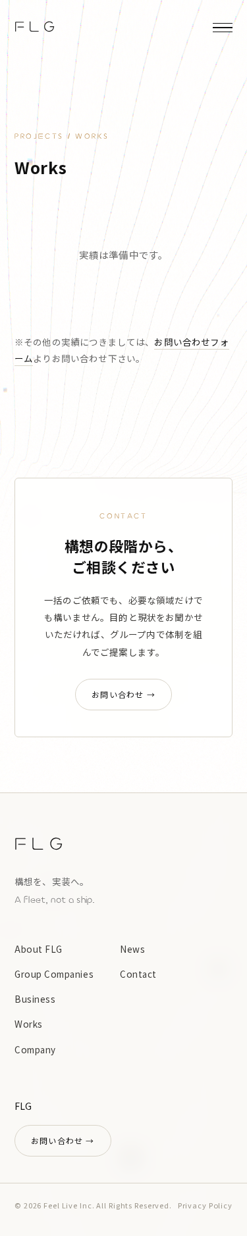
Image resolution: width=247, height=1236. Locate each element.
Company (35, 1049)
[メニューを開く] (223, 27)
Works (28, 1023)
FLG (36, 27)
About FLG (38, 948)
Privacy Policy (205, 1205)
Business (34, 998)
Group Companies (54, 973)
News (132, 948)
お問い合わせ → (123, 694)
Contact (138, 973)
